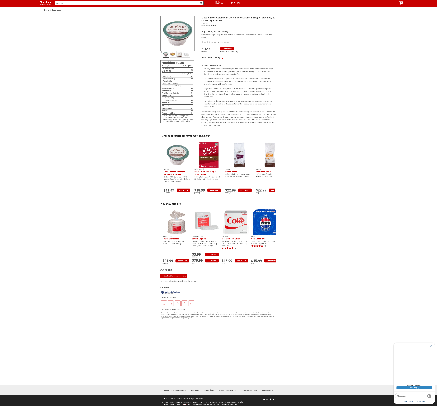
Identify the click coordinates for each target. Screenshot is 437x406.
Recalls (240, 402)
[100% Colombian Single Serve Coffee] (209, 155)
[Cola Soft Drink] (265, 222)
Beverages (56, 10)
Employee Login (230, 402)
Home (46, 10)
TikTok (270, 399)
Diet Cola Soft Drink (231, 237)
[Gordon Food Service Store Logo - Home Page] (44, 3)
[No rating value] (207, 42)
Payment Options (168, 404)
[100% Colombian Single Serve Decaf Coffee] (178, 155)
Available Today (211, 57)
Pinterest (274, 399)
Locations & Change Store (175, 390)
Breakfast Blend (263, 170)
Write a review (223, 42)
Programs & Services (248, 390)
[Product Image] (178, 33)
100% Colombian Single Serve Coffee (205, 172)
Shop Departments (226, 390)
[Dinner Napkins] (206, 222)
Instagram (267, 399)
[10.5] (177, 222)
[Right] (194, 52)
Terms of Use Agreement (214, 402)
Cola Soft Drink (258, 237)
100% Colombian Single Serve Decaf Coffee (174, 172)
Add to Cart (227, 49)
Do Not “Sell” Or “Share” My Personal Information (221, 404)
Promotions (209, 390)
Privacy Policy (198, 402)
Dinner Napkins (199, 237)
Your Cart (195, 390)
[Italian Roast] (239, 155)
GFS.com (165, 402)
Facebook (264, 399)
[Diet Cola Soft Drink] (236, 222)
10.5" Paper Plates (171, 237)
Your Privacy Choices (194, 404)
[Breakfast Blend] (270, 155)
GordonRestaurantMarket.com (180, 402)
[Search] (201, 3)
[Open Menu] (34, 3)
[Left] (161, 52)
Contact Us (266, 390)
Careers (178, 404)
